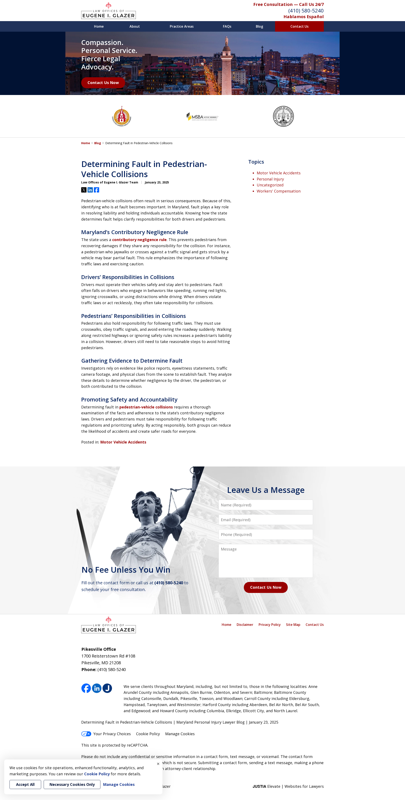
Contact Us (299, 26)
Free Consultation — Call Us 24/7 (288, 4)
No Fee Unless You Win (125, 569)
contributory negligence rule (139, 239)
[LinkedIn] (96, 688)
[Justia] (107, 688)
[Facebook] (86, 688)
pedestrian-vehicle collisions (146, 406)
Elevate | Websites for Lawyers (288, 786)
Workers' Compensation (279, 191)
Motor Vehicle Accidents (123, 442)
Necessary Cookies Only (72, 784)
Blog (259, 26)
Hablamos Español (304, 16)
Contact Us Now (103, 82)
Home (99, 26)
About (135, 26)
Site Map (293, 624)
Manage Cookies (180, 733)
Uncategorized (270, 184)
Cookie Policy (148, 733)
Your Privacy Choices (112, 733)
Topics (256, 161)
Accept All (25, 784)
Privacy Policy (270, 624)
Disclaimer (245, 624)
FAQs (227, 26)
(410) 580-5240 (306, 10)
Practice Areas (182, 26)
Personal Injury (270, 179)
